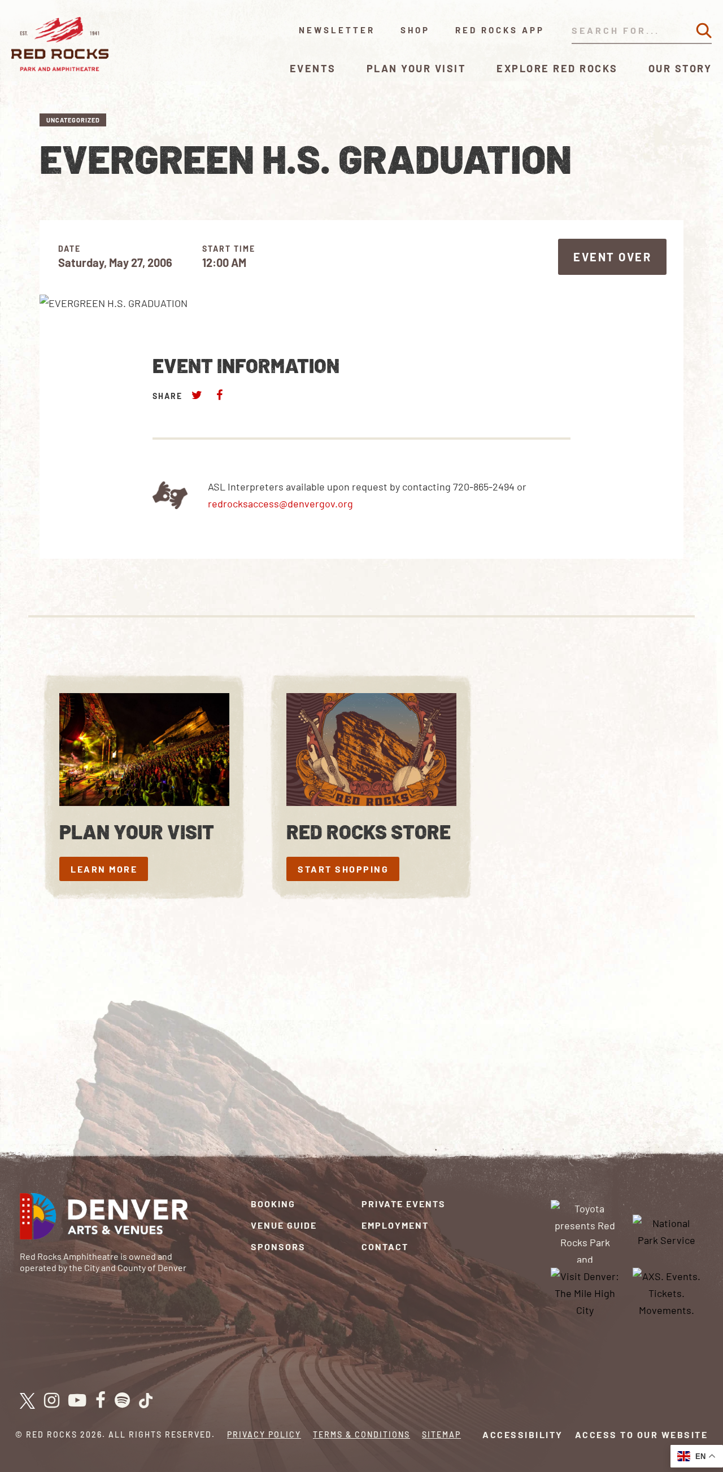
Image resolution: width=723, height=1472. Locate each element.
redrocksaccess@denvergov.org (280, 503)
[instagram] (51, 1401)
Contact (385, 1246)
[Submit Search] (704, 30)
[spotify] (122, 1401)
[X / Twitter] (27, 1401)
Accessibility (522, 1434)
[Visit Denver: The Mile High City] (585, 1292)
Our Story (680, 68)
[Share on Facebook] (219, 395)
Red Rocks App (500, 30)
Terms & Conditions (361, 1434)
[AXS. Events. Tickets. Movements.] (666, 1292)
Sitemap (441, 1434)
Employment (395, 1225)
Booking (273, 1203)
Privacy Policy (264, 1434)
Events (313, 68)
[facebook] (100, 1401)
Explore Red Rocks (557, 68)
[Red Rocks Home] (60, 44)
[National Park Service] (666, 1230)
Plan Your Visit (417, 68)
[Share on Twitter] (197, 395)
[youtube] (77, 1401)
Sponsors (278, 1246)
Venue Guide (284, 1225)
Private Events (404, 1203)
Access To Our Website (641, 1434)
